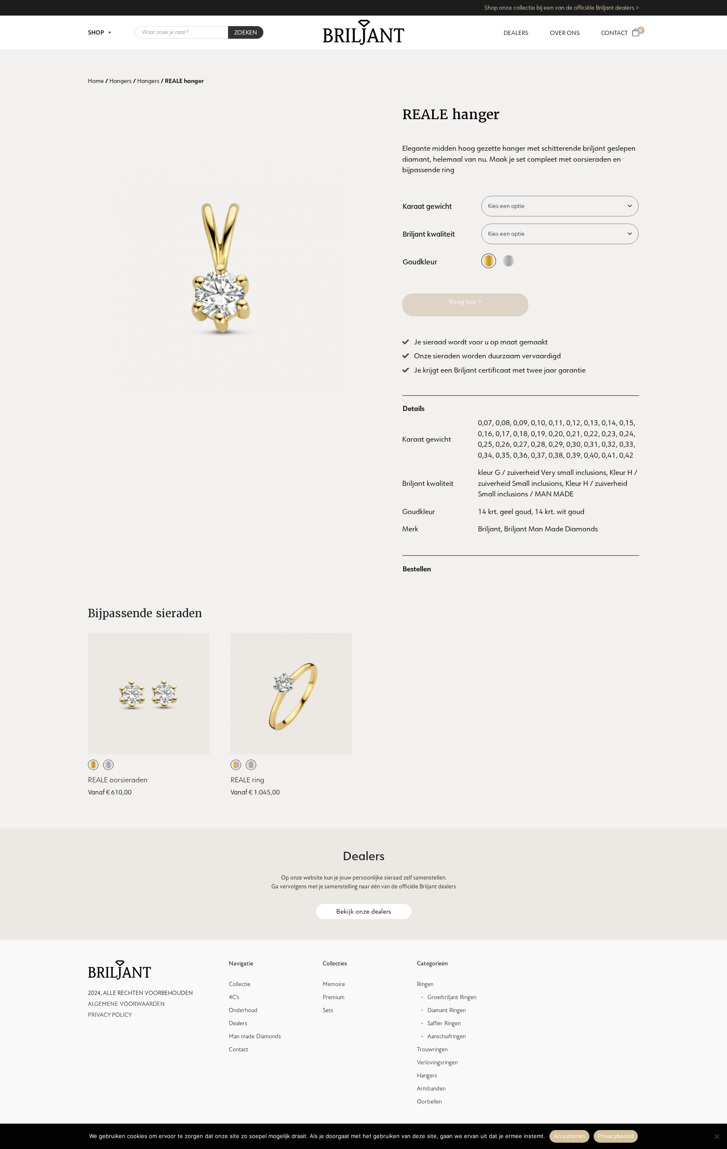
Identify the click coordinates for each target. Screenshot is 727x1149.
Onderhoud (243, 1010)
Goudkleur (420, 261)
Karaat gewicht (427, 206)
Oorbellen (429, 1101)
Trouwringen (432, 1049)
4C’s (234, 997)
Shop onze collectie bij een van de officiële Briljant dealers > (561, 7)
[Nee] (716, 1136)
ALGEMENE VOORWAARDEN (126, 1004)
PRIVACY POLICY (110, 1014)
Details (414, 408)
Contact (614, 33)
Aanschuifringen (446, 1036)
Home (96, 81)
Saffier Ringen (444, 1023)
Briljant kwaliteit (429, 233)
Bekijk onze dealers (363, 911)
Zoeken (245, 32)
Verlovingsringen (437, 1062)
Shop (96, 32)
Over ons (565, 33)
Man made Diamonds (255, 1036)
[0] (635, 33)
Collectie (239, 984)
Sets (328, 1010)
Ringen (425, 984)
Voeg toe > (465, 301)
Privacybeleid (616, 1136)
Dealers (516, 33)
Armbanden (431, 1088)
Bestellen (417, 568)
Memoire (334, 984)
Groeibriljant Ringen (451, 997)
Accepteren (570, 1136)
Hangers (120, 81)
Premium (334, 997)
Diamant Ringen (446, 1010)
